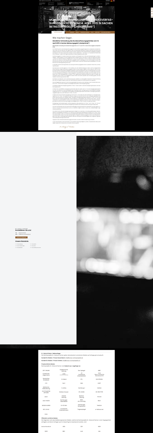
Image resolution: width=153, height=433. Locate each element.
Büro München (19, 247)
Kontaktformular (21, 237)
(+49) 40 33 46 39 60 (22, 232)
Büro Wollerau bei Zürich (36, 247)
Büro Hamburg (20, 244)
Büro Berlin (34, 244)
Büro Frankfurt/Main (21, 245)
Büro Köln (34, 245)
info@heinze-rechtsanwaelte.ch (71, 360)
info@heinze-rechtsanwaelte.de (24, 234)
